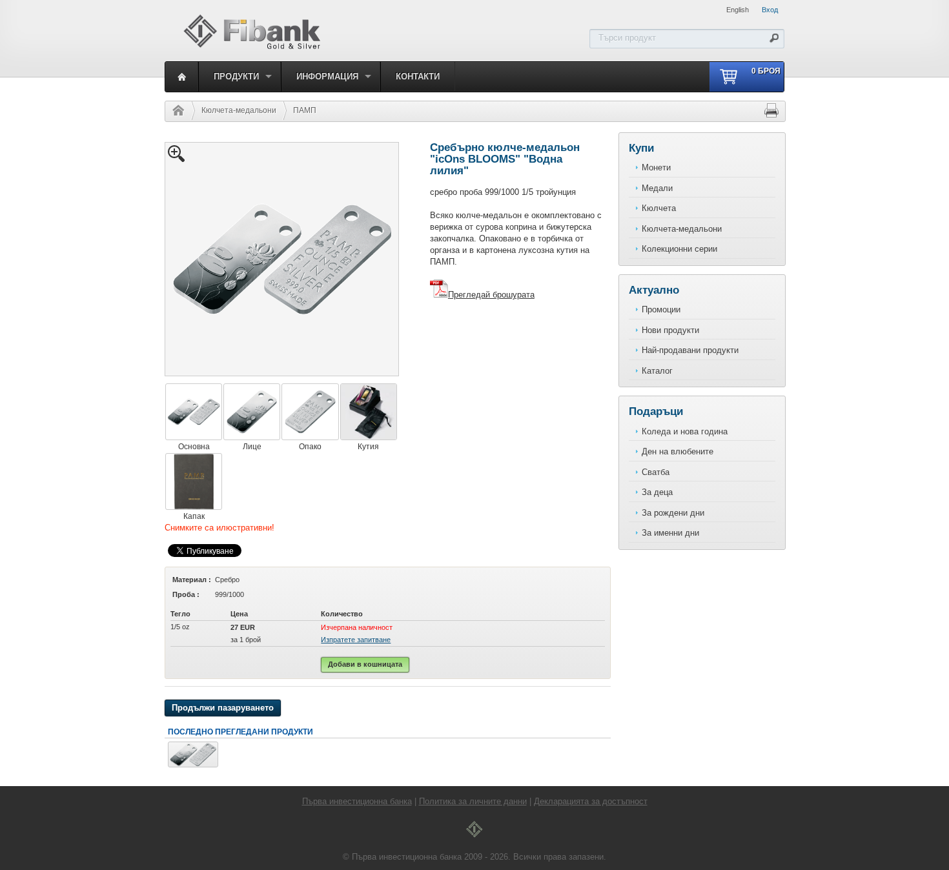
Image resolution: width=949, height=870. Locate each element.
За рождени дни (673, 513)
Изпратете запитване (356, 639)
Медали (657, 188)
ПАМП (304, 110)
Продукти (236, 76)
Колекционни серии (679, 249)
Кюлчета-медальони (238, 110)
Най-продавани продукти (690, 350)
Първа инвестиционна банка (357, 801)
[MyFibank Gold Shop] (251, 47)
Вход (770, 10)
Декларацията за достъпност (591, 801)
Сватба (655, 472)
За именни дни (670, 533)
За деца (657, 492)
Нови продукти (670, 330)
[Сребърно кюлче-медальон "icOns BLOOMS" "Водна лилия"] (193, 764)
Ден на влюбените (677, 451)
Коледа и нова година (685, 431)
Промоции (661, 309)
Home (175, 110)
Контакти (418, 76)
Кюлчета (659, 208)
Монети (656, 167)
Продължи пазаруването (223, 708)
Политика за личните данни (473, 801)
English (737, 10)
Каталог (657, 371)
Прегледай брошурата (491, 294)
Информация (327, 76)
